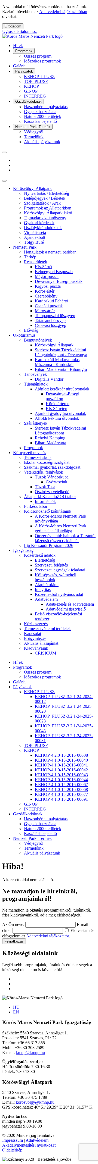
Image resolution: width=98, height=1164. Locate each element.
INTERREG (35, 96)
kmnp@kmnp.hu (30, 1052)
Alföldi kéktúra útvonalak (57, 418)
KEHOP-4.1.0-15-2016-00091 (61, 799)
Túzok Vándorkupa (52, 477)
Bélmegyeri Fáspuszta (54, 271)
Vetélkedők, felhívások (43, 472)
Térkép (30, 257)
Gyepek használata (40, 111)
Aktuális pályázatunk (42, 141)
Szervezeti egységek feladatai (60, 570)
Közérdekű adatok (40, 555)
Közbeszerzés (36, 623)
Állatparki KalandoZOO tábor (50, 496)
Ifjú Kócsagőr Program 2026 (48, 545)
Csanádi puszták (49, 305)
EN (16, 1012)
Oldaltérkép (12, 1150)
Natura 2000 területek (42, 116)
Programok (23, 51)
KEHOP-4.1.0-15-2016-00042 (61, 770)
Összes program (37, 56)
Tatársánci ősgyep (50, 320)
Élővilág (31, 330)
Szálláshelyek (35, 423)
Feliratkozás (14, 941)
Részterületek (35, 261)
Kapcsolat (32, 633)
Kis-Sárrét (43, 266)
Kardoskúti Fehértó (51, 301)
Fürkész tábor (35, 506)
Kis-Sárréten (56, 408)
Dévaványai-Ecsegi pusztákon (62, 396)
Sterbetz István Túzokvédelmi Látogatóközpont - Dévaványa (61, 352)
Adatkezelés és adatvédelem (70, 604)
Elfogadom (12, 26)
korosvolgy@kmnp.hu (35, 1102)
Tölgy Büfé (34, 242)
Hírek (18, 45)
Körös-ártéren (57, 403)
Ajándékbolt (34, 237)
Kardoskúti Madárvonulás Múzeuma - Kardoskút (57, 362)
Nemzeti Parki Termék (32, 127)
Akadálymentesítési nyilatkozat (29, 1145)
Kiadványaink (36, 648)
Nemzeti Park (24, 247)
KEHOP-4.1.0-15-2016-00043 (61, 774)
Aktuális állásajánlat (41, 643)
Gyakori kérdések (39, 222)
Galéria (19, 66)
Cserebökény (46, 296)
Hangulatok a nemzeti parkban (50, 252)
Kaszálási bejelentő (40, 121)
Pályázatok (24, 71)
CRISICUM (45, 653)
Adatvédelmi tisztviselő (66, 609)
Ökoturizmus (24, 335)
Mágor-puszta (47, 276)
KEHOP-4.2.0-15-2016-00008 (61, 755)
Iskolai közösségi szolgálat (46, 462)
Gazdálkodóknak (28, 101)
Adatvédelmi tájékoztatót (47, 936)
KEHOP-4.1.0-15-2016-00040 (61, 760)
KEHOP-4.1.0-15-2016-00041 (61, 765)
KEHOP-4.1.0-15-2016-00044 (61, 779)
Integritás (43, 589)
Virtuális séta (35, 232)
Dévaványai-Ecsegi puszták (58, 281)
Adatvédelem (46, 599)
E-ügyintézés (35, 638)
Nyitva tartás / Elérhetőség (46, 193)
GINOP (31, 91)
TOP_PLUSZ (36, 81)
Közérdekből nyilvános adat (59, 594)
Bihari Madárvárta (50, 442)
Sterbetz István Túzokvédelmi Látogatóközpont (60, 430)
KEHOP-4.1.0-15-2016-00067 (61, 784)
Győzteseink (56, 482)
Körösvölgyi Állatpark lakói (48, 213)
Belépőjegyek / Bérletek (44, 198)
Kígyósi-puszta (48, 286)
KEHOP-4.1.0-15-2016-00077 (61, 794)
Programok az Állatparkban (47, 208)
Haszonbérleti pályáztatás (46, 106)
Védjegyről (33, 132)
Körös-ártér (44, 291)
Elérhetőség (45, 560)
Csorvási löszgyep (50, 325)
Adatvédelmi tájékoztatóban (63, 11)
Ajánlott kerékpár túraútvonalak (62, 389)
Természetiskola (37, 457)
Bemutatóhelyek (38, 340)
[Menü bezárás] (4, 181)
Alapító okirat (47, 584)
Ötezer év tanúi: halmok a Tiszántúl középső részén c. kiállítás (65, 538)
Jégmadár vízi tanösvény (45, 217)
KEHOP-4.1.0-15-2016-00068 (61, 789)
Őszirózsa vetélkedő (52, 491)
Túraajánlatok (36, 384)
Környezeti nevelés (29, 452)
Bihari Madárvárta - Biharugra (61, 369)
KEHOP (31, 86)
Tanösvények (35, 374)
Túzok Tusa (45, 486)
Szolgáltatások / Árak (42, 203)
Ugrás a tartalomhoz (19, 31)
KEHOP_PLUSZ (39, 76)
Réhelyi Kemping (50, 438)
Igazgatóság (23, 550)
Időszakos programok (42, 61)
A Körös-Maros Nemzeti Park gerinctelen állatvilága (60, 528)
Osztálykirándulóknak (43, 227)
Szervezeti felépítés (51, 565)
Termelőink (34, 136)
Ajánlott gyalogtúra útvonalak (60, 413)
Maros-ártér (45, 310)
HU (16, 1007)
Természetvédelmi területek (47, 628)
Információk (45, 501)
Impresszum (12, 1140)
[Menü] (4, 152)
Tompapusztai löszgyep (55, 315)
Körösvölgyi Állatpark (32, 188)
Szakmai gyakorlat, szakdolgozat (52, 467)
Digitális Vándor (49, 379)
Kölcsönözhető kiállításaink (47, 511)
